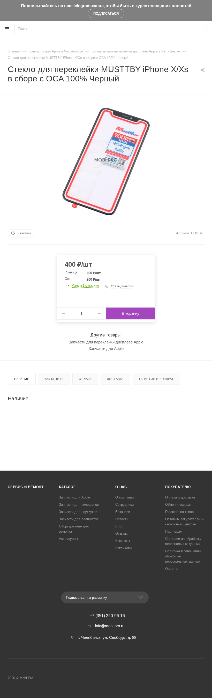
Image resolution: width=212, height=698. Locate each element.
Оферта (171, 569)
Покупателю (178, 487)
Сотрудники (124, 505)
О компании (124, 497)
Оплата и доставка (180, 497)
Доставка (115, 378)
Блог (119, 526)
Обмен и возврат (178, 505)
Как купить (53, 378)
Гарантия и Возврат (156, 378)
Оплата (85, 378)
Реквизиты (123, 548)
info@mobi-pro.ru (109, 626)
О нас (121, 487)
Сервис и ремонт (26, 487)
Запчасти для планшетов (79, 519)
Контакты (122, 541)
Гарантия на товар (179, 512)
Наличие (21, 378)
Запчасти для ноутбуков (78, 512)
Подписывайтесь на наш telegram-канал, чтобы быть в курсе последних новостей (106, 6)
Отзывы (121, 533)
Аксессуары (68, 539)
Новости (121, 519)
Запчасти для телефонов (79, 505)
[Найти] (200, 29)
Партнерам (173, 531)
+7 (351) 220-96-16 (107, 616)
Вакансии (122, 512)
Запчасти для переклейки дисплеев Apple (106, 342)
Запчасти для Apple (106, 348)
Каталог (67, 487)
